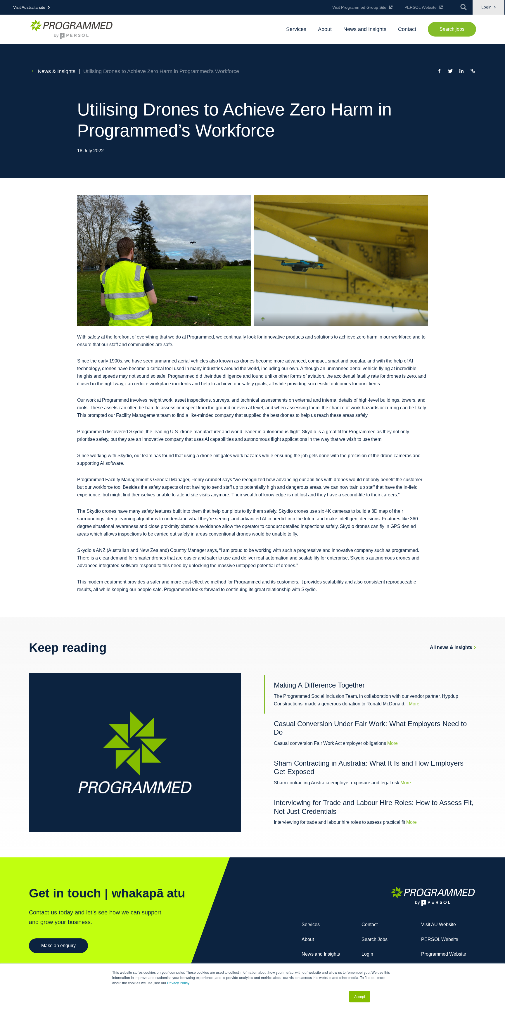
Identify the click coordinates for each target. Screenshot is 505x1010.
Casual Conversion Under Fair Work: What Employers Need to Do (370, 728)
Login (487, 7)
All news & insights (451, 647)
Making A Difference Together (319, 685)
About (308, 939)
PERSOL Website (420, 7)
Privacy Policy (178, 982)
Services (311, 924)
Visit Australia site (29, 7)
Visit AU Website (438, 924)
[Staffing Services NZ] (71, 29)
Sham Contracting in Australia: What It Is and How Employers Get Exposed (369, 767)
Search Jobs (375, 939)
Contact (370, 924)
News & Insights (55, 71)
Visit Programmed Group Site (359, 7)
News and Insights (321, 954)
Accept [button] (359, 996)
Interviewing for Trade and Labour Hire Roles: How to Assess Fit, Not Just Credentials (374, 807)
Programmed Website (443, 954)
